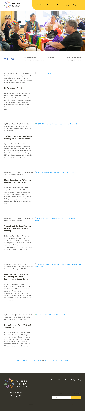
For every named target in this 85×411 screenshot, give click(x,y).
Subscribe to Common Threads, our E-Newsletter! (69, 393)
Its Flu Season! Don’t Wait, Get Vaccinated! (17, 326)
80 (51, 360)
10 (30, 360)
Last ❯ (66, 360)
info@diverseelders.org (75, 404)
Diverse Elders (11, 124)
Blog (74, 5)
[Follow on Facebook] (11, 396)
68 (41, 360)
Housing (13, 174)
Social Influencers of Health (72, 58)
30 (34, 360)
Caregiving (8, 267)
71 (47, 360)
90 (53, 360)
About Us (40, 5)
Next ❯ (62, 360)
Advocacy (50, 5)
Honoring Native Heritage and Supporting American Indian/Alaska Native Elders (17, 276)
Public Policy (21, 174)
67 (38, 360)
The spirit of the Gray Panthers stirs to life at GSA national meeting (17, 228)
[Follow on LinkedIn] (20, 396)
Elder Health (50, 58)
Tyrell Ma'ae (10, 74)
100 (56, 360)
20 (32, 360)
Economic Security (17, 76)
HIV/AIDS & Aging (15, 126)
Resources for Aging (63, 5)
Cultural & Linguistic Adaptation (34, 61)
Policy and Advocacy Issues (72, 61)
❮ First (19, 360)
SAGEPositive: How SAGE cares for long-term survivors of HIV (18, 137)
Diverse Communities (30, 58)
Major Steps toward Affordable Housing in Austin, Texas (17, 181)
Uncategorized (21, 319)
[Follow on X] (16, 396)
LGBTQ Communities (19, 267)
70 (45, 360)
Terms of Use (31, 404)
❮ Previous (24, 360)
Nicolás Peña (10, 315)
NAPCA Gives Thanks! (14, 88)
